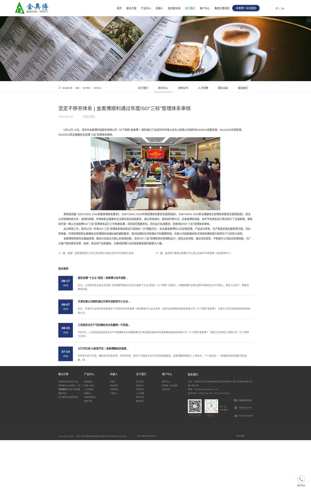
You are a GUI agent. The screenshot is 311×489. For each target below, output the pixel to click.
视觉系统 (114, 385)
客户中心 (205, 8)
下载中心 (114, 393)
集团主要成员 (222, 8)
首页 (119, 8)
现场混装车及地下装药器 (69, 389)
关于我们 (190, 8)
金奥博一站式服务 (170, 385)
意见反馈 (166, 389)
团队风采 (223, 88)
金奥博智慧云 (90, 397)
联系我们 (243, 88)
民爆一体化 (89, 385)
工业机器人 (89, 389)
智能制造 (88, 381)
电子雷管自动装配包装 (68, 397)
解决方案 (131, 8)
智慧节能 (62, 393)
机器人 (159, 8)
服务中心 (166, 381)
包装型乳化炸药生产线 (68, 381)
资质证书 (183, 88)
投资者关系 (174, 8)
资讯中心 (98, 88)
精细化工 (88, 393)
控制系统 (114, 389)
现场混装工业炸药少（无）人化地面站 (71, 387)
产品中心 (146, 8)
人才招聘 (203, 88)
